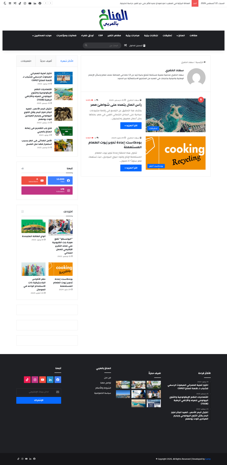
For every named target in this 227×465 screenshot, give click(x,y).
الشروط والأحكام (103, 388)
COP (100, 35)
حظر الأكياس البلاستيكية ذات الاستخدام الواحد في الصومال (34, 284)
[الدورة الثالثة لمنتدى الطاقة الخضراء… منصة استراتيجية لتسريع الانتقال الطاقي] (154, 403)
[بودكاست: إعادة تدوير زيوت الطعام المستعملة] (61, 269)
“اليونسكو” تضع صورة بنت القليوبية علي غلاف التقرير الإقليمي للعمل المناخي (62, 246)
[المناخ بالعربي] (113, 19)
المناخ (181, 35)
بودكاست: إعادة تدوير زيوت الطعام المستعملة (115, 144)
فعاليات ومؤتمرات (66, 35)
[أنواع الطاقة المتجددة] (33, 226)
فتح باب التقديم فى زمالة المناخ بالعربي (38, 130)
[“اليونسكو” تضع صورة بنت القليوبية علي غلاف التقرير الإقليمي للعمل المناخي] (61, 228)
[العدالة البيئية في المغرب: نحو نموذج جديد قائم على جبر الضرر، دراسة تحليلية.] (138, 385)
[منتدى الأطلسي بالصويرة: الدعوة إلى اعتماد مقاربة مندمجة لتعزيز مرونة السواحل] (154, 394)
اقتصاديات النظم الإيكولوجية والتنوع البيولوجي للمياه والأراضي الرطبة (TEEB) (38, 94)
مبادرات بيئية (132, 35)
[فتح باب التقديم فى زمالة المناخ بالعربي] (63, 131)
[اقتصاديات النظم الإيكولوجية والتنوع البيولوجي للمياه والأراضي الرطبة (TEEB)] (63, 94)
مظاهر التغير (114, 35)
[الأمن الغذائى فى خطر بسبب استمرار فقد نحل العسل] (63, 145)
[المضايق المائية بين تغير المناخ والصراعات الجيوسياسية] (138, 403)
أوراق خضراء (87, 35)
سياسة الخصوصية (102, 393)
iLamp (208, 459)
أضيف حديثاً (46, 61)
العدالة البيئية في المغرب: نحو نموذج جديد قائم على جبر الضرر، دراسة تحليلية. (155, 3)
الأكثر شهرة (66, 61)
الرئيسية (200, 62)
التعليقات (26, 61)
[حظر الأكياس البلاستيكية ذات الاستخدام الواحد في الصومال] (33, 269)
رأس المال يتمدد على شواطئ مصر (116, 105)
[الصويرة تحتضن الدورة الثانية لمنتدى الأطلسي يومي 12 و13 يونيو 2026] (138, 394)
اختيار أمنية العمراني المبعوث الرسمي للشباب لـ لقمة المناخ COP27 (37, 77)
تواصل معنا (105, 383)
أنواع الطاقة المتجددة (34, 236)
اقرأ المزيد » (130, 125)
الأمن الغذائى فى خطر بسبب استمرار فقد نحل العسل (37, 142)
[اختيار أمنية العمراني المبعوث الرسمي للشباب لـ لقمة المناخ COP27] (63, 78)
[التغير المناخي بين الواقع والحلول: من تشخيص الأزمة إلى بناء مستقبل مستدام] (123, 385)
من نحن (107, 377)
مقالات (193, 35)
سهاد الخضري (174, 70)
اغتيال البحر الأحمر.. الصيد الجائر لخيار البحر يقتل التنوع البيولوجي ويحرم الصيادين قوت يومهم (38, 114)
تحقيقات (167, 35)
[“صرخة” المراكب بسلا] (123, 394)
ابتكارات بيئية (151, 35)
